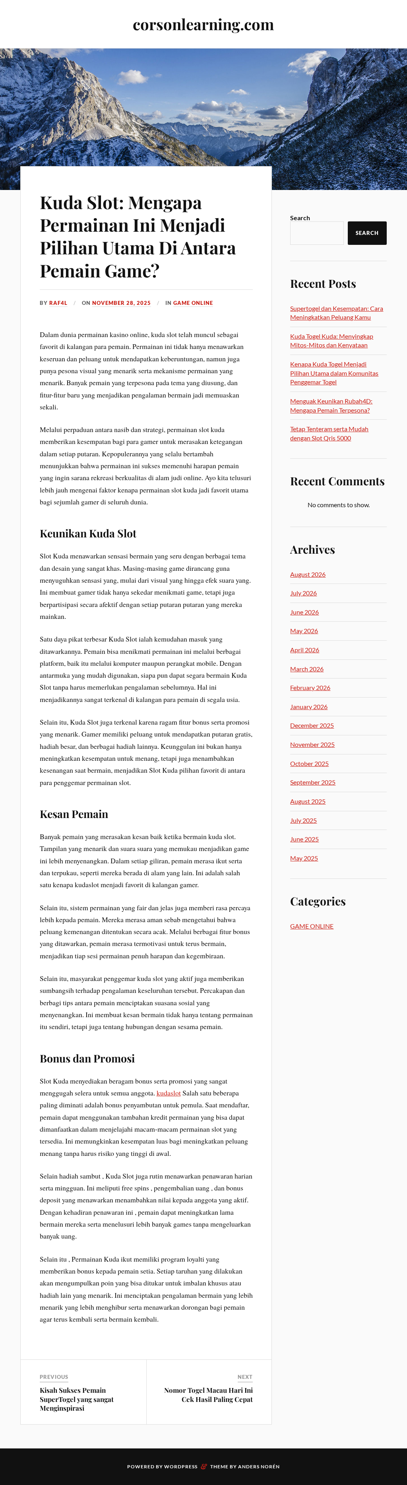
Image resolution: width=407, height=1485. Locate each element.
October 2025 (309, 763)
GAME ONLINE (193, 303)
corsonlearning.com (203, 24)
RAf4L (58, 303)
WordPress (181, 1466)
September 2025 (312, 782)
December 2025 (312, 725)
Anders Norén (259, 1466)
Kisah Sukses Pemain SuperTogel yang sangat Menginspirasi (77, 1399)
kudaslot (169, 1092)
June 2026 (304, 612)
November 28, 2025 (121, 303)
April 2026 (304, 649)
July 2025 (303, 820)
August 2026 (308, 574)
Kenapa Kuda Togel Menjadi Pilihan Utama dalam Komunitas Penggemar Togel (334, 373)
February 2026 (310, 687)
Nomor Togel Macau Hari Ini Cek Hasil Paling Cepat (208, 1394)
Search (300, 217)
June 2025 (304, 839)
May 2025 (304, 858)
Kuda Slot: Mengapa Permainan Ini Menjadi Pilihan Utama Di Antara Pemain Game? (138, 236)
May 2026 (304, 630)
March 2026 (307, 669)
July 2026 (303, 593)
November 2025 (312, 744)
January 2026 (309, 706)
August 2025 (308, 801)
